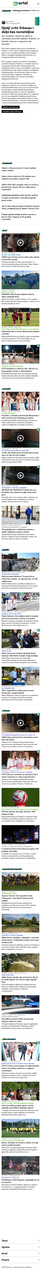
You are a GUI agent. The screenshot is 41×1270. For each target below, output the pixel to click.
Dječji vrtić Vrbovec (10, 107)
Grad (4, 1253)
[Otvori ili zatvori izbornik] (38, 4)
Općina (6, 1247)
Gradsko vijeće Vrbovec (12, 111)
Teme (5, 1240)
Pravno (5, 1259)
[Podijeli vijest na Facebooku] (37, 19)
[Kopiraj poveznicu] (37, 23)
